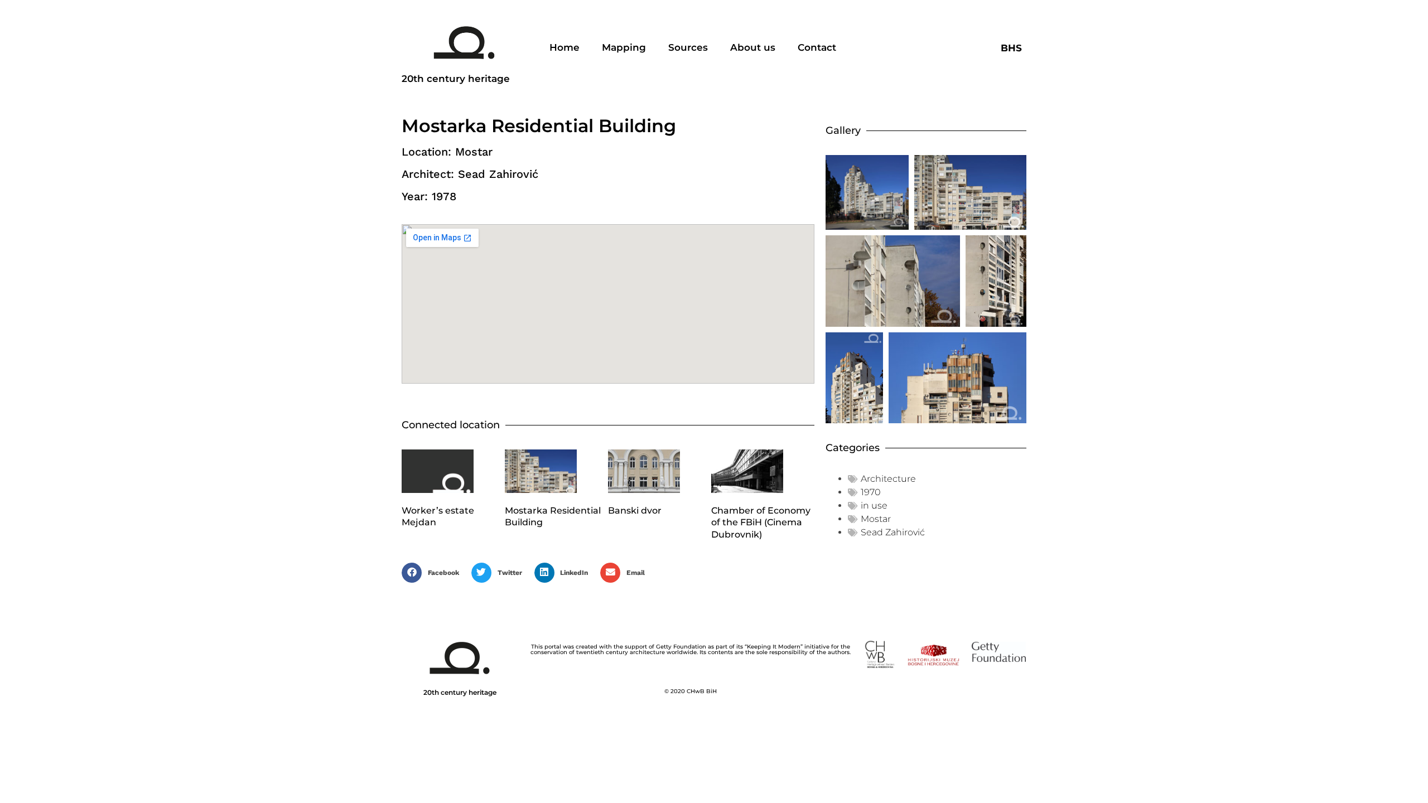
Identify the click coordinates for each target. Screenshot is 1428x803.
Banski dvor (635, 510)
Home (564, 47)
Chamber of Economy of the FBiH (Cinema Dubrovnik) (761, 522)
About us (752, 47)
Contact (817, 47)
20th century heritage (456, 78)
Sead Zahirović (893, 532)
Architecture (888, 478)
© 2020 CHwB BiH (690, 691)
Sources (688, 47)
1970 (871, 492)
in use (874, 505)
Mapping (624, 47)
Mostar (876, 519)
